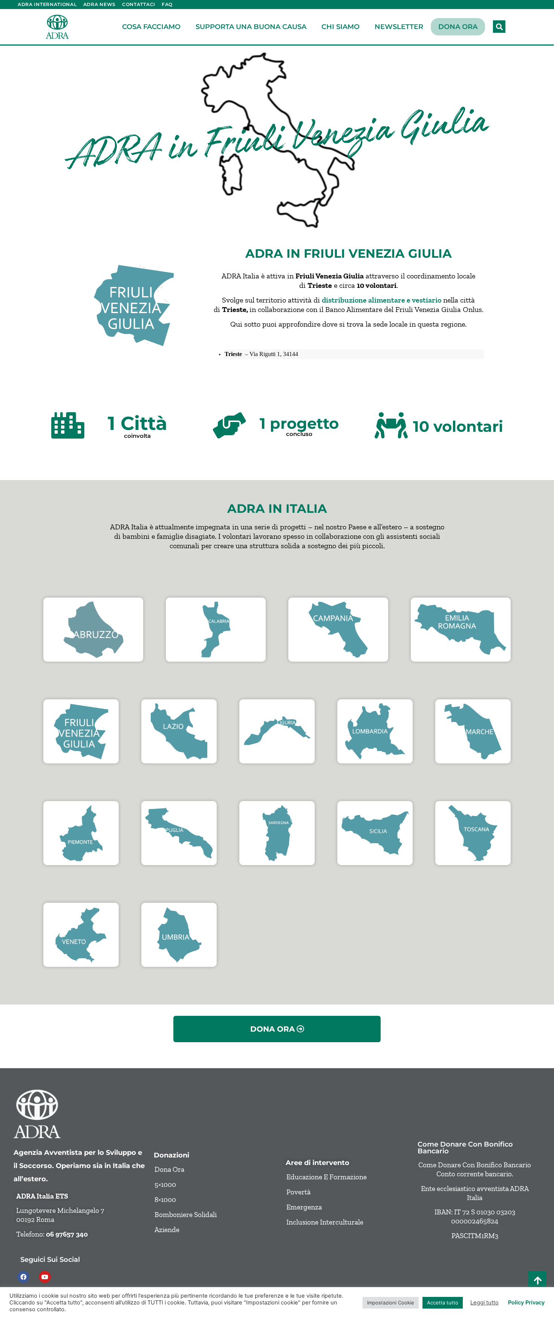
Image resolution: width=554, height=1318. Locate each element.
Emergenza (304, 1207)
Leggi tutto (484, 1302)
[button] (499, 26)
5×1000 (165, 1184)
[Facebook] (23, 1277)
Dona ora (457, 27)
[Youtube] (45, 1277)
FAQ (167, 4)
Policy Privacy (526, 1302)
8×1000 (165, 1199)
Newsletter (399, 27)
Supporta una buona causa (251, 27)
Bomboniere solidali (186, 1214)
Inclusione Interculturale (324, 1222)
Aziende (167, 1229)
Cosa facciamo (151, 27)
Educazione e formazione (326, 1177)
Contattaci (138, 4)
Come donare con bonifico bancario (465, 1147)
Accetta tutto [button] (442, 1303)
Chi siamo (340, 27)
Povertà (298, 1192)
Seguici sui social (50, 1259)
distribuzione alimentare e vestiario (381, 299)
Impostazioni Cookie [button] (390, 1303)
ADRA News (99, 4)
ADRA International (47, 4)
